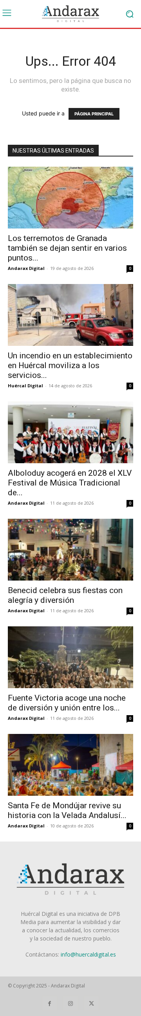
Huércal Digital (25, 385)
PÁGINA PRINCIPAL (94, 114)
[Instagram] (70, 1003)
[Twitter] (91, 1003)
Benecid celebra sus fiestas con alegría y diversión (65, 595)
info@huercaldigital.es (88, 954)
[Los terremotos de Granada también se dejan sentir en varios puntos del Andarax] (70, 197)
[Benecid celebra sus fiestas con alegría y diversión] (70, 550)
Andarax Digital (26, 268)
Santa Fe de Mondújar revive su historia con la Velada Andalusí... (67, 810)
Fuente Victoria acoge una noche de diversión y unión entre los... (67, 702)
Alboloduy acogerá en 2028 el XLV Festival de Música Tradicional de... (70, 482)
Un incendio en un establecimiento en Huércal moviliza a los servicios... (70, 365)
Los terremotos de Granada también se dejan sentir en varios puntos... (67, 248)
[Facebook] (49, 1003)
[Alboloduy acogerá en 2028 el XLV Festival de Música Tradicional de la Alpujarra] (70, 432)
